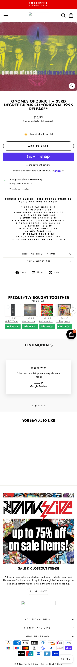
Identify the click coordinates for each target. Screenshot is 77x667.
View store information (19, 189)
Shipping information (38, 253)
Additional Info (37, 619)
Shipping (27, 120)
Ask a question (38, 261)
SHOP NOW (38, 591)
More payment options (38, 165)
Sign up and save (37, 627)
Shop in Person (37, 636)
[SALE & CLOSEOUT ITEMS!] (38, 528)
